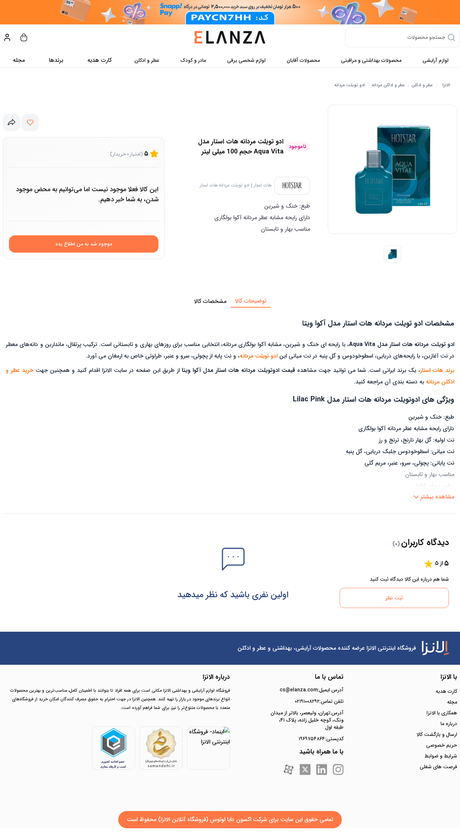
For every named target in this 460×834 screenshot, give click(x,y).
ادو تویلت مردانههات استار (224, 185)
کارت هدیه (446, 691)
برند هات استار (437, 370)
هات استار (262, 185)
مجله (19, 60)
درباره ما (449, 723)
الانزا (446, 85)
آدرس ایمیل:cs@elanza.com (312, 690)
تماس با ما (329, 677)
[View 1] (392, 254)
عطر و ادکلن (146, 60)
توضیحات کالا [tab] (250, 300)
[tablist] (230, 301)
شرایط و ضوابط (440, 756)
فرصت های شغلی (438, 766)
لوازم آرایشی (435, 60)
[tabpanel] (230, 405)
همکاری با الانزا (442, 712)
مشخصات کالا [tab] (210, 301)
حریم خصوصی (441, 745)
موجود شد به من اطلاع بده (83, 244)
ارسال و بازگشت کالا (437, 734)
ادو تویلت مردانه (349, 85)
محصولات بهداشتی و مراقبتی (371, 60)
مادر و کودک (193, 60)
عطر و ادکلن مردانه (388, 85)
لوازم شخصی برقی (246, 60)
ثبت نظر (394, 598)
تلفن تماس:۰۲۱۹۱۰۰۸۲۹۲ (319, 701)
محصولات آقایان (303, 60)
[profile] (7, 37)
